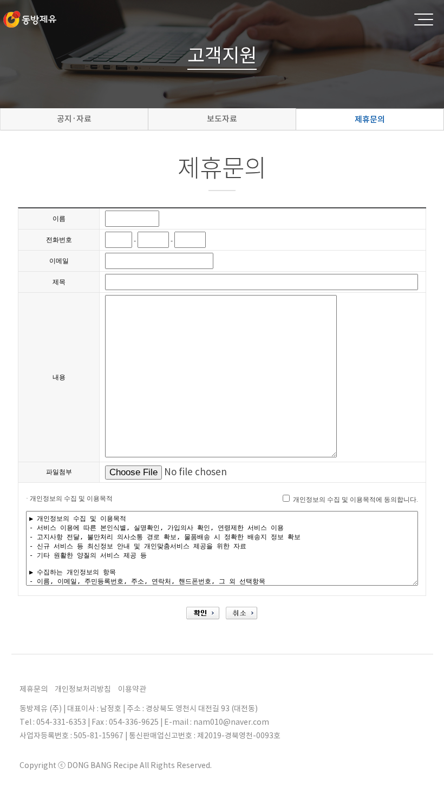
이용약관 (132, 689)
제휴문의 (370, 119)
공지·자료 (74, 119)
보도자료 (222, 119)
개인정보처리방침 (83, 689)
